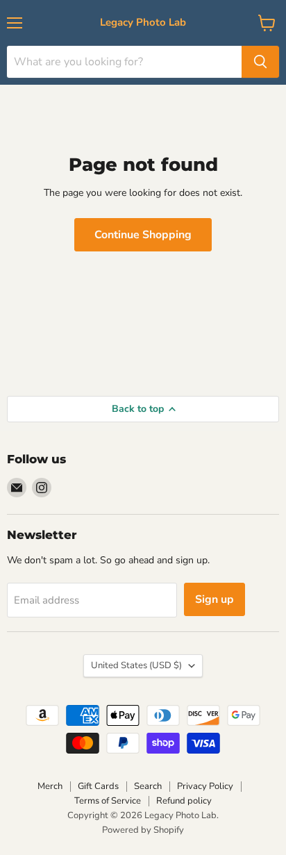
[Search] (260, 62)
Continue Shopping (143, 234)
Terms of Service (107, 801)
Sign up (214, 599)
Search (148, 786)
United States (136, 665)
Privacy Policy (205, 786)
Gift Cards (98, 786)
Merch (49, 786)
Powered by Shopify (143, 830)
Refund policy (184, 801)
